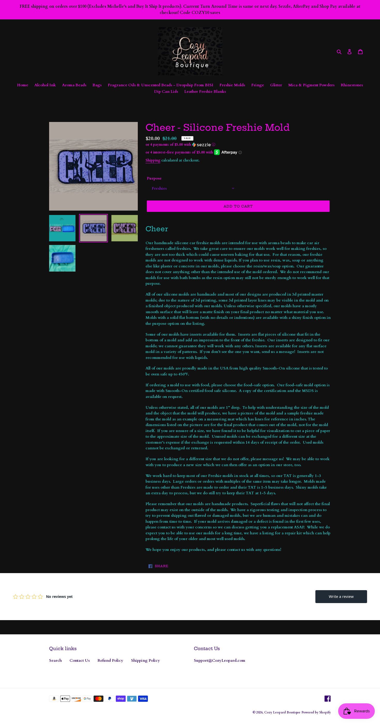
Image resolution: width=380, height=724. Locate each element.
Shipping (153, 160)
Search (55, 660)
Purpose (154, 178)
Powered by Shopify (316, 712)
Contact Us (80, 660)
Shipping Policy (145, 660)
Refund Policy (110, 660)
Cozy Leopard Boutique (282, 712)
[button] (180, 144)
